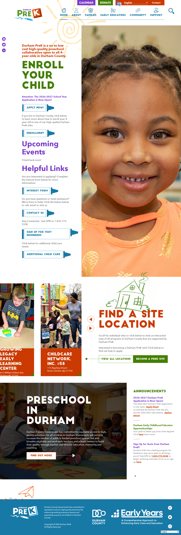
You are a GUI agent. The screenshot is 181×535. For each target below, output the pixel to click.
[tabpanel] (153, 433)
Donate (105, 3)
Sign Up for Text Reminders (39, 234)
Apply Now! (35, 108)
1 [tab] (135, 476)
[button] (171, 11)
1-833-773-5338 (159, 456)
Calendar (86, 3)
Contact (156, 2)
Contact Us (35, 213)
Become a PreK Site (150, 359)
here (141, 434)
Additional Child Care (43, 254)
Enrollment (35, 133)
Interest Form (37, 191)
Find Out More (43, 455)
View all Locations (116, 359)
